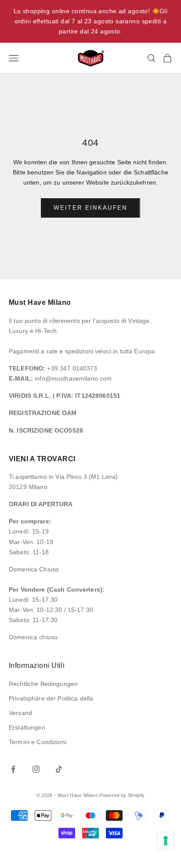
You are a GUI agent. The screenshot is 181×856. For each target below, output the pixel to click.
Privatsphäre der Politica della (51, 698)
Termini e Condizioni (37, 741)
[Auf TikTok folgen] (58, 769)
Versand (20, 712)
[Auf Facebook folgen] (13, 769)
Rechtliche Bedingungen (43, 683)
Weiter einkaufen (90, 207)
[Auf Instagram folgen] (36, 769)
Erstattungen (27, 727)
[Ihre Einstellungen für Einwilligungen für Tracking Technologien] (165, 840)
